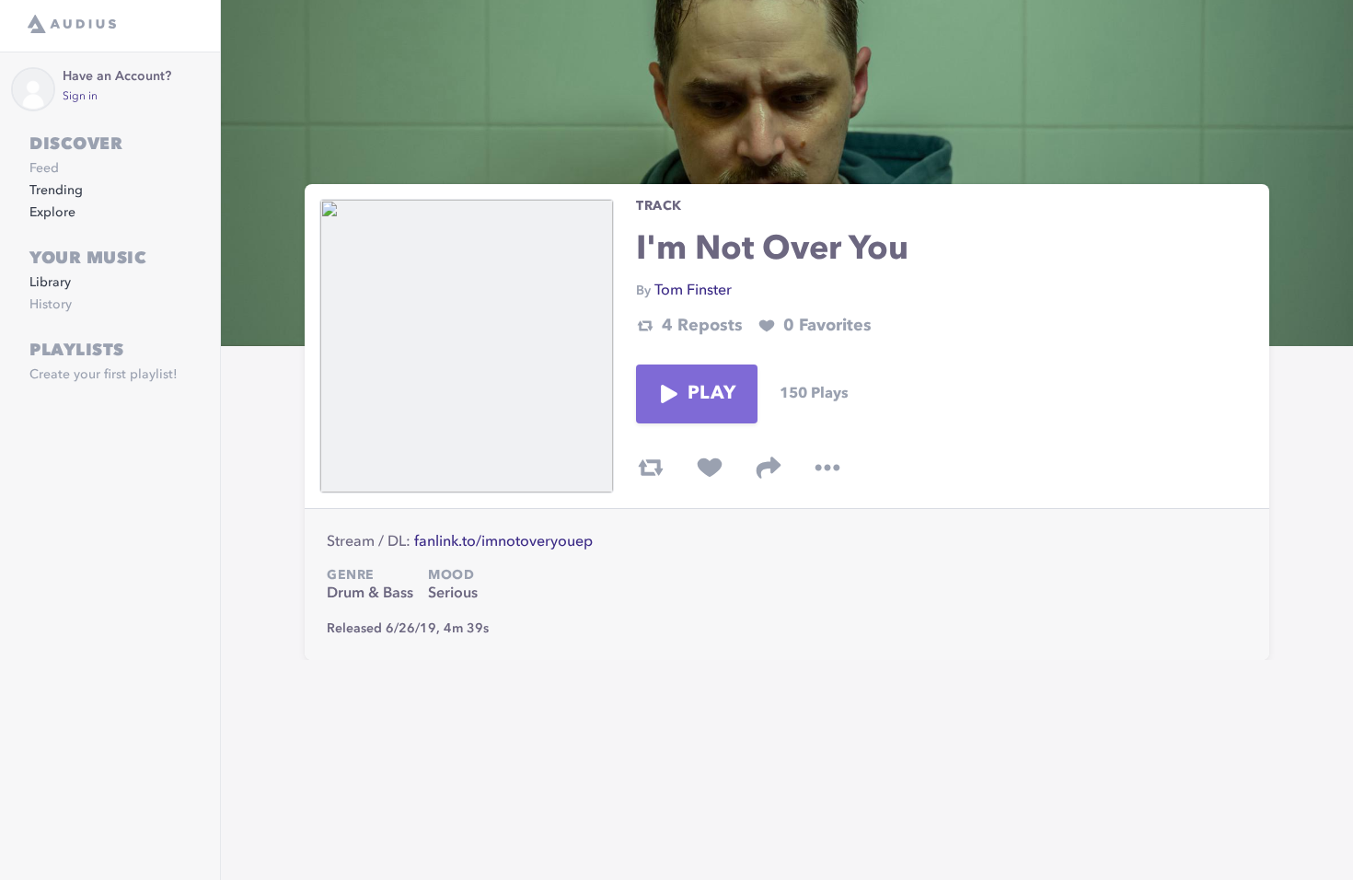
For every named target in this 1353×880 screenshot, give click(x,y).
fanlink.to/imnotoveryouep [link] (503, 542)
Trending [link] (56, 190)
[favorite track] (709, 467)
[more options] (827, 467)
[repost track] (650, 467)
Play (711, 394)
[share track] (768, 467)
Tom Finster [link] (693, 291)
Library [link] (50, 282)
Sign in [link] (80, 96)
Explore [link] (52, 212)
